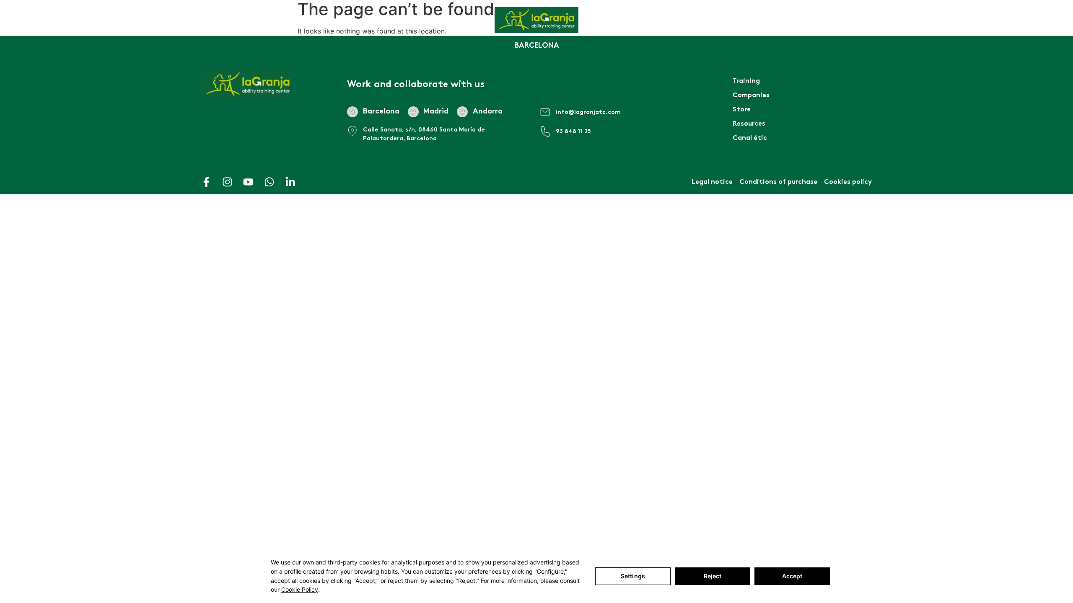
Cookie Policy (299, 589)
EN (976, 29)
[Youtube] (248, 182)
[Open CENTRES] (187, 29)
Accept (792, 576)
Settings (633, 576)
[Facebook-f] (206, 182)
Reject (713, 576)
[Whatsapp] (269, 182)
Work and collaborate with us (416, 85)
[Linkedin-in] (290, 182)
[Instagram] (227, 182)
